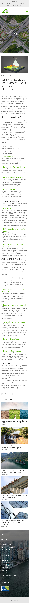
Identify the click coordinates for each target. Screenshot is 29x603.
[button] (27, 11)
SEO (23, 598)
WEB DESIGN (19, 598)
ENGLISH (14, 1)
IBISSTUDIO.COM (14, 600)
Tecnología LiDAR (7, 75)
